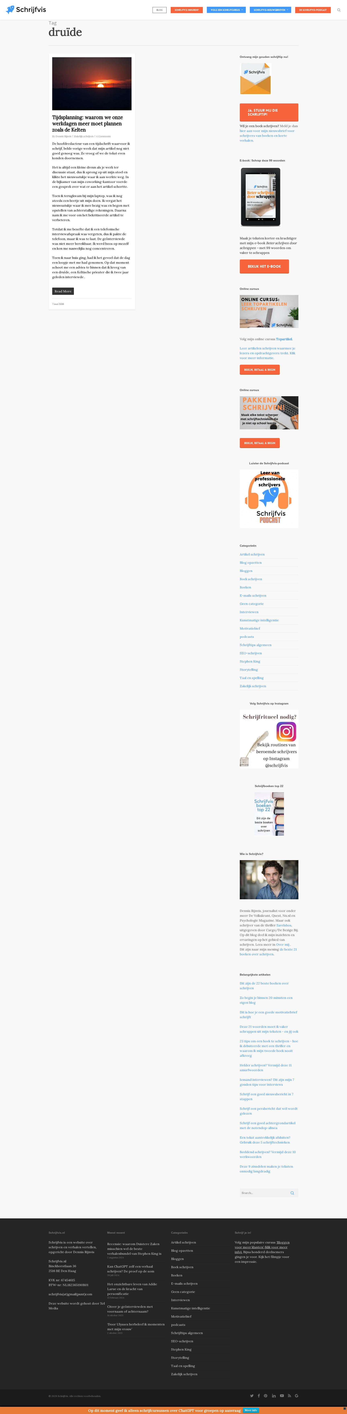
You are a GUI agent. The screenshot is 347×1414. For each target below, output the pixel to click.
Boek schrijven (251, 579)
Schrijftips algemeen (255, 645)
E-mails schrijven (253, 595)
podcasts (247, 637)
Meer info (251, 1410)
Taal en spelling (252, 678)
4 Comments (103, 136)
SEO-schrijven (251, 653)
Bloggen (246, 571)
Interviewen (249, 612)
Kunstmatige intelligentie (259, 620)
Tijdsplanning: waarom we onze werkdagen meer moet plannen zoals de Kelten (87, 123)
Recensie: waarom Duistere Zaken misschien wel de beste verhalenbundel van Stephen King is (134, 1249)
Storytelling (249, 670)
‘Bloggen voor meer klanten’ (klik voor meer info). (262, 1247)
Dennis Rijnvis (63, 136)
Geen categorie (252, 604)
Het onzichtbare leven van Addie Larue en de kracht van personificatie (132, 1289)
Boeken (245, 587)
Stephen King (250, 661)
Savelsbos (284, 925)
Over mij (283, 944)
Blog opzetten (251, 562)
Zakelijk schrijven (84, 136)
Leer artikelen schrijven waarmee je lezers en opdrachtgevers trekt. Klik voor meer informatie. (267, 353)
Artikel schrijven (252, 554)
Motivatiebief (250, 628)
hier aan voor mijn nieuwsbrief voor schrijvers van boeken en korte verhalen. (267, 135)
